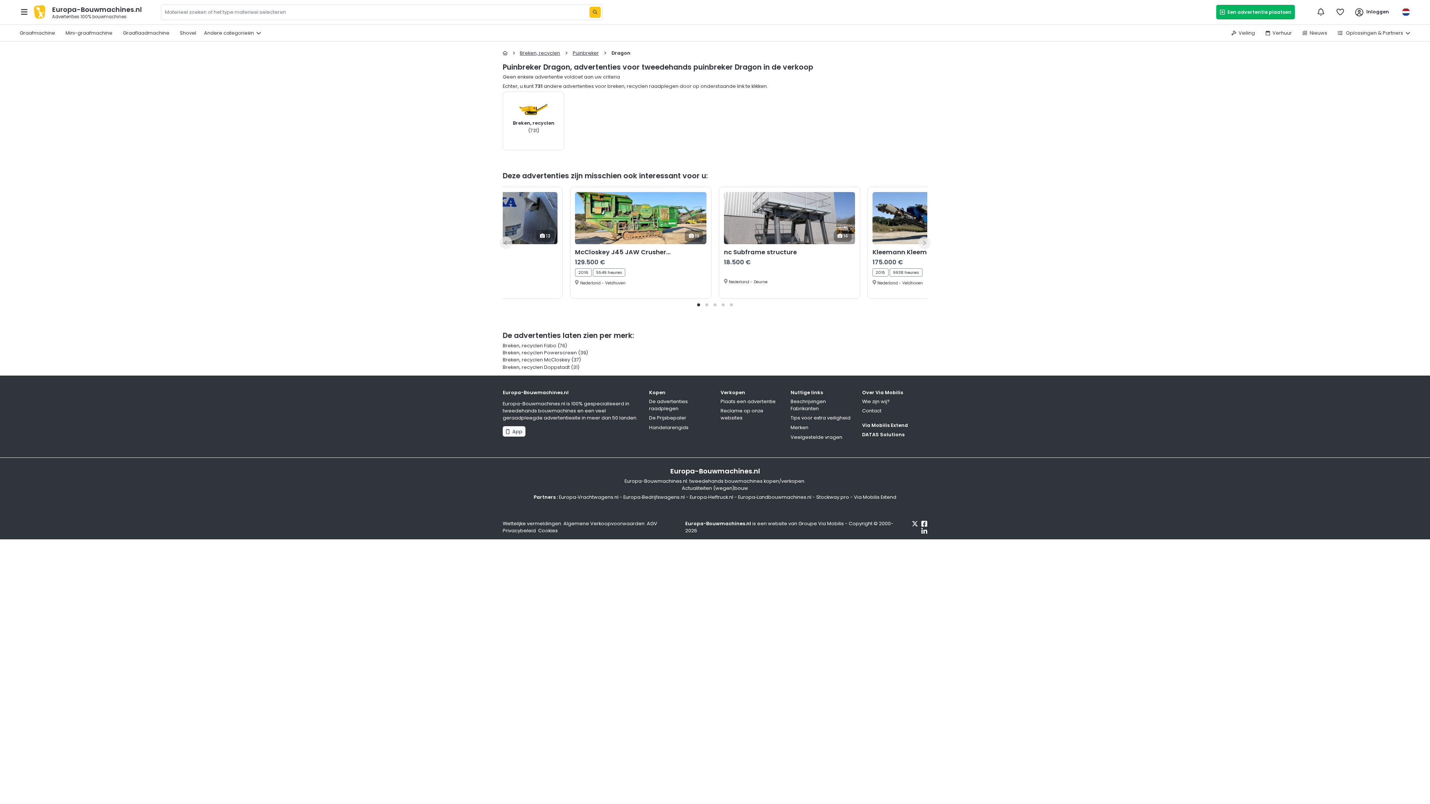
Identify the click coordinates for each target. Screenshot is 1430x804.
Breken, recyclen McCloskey (536, 360)
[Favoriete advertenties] (1340, 12)
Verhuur (1282, 33)
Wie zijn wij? (876, 401)
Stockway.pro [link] (832, 497)
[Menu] (24, 12)
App (516, 431)
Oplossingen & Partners (1374, 33)
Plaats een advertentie (748, 401)
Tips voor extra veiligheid (821, 418)
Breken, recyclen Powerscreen (540, 353)
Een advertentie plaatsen (1258, 12)
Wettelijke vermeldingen (532, 523)
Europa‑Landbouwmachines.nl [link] (774, 497)
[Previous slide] (506, 243)
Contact (871, 411)
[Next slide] (924, 243)
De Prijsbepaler (667, 418)
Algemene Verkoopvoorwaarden (604, 523)
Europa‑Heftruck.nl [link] (711, 497)
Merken (799, 427)
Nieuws (1318, 33)
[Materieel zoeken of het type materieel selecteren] (595, 12)
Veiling (1247, 33)
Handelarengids (669, 427)
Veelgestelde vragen (816, 437)
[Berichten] (1321, 12)
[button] (699, 305)
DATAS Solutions (883, 434)
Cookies (548, 530)
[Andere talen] (1405, 12)
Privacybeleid (519, 530)
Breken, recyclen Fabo (530, 345)
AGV (652, 523)
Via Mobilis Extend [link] (875, 497)
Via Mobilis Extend (885, 425)
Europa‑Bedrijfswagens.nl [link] (654, 497)
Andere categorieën (229, 33)
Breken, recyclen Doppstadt (536, 367)
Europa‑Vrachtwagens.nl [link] (589, 497)
